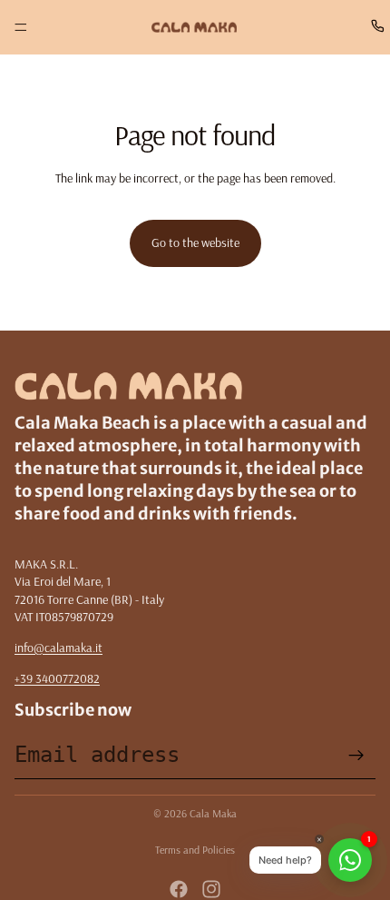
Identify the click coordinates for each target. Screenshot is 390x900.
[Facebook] (179, 889)
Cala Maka (213, 813)
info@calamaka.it (58, 647)
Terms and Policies (195, 849)
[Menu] (21, 27)
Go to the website (195, 242)
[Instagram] (211, 889)
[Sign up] (356, 756)
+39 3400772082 (57, 678)
